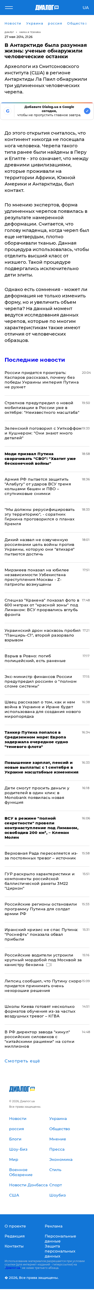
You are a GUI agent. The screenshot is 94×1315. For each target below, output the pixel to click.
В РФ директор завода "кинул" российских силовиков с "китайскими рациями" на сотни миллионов (39, 1039)
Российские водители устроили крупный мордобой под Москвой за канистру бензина (43, 960)
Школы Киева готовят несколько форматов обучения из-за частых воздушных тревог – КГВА (40, 1011)
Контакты (14, 1246)
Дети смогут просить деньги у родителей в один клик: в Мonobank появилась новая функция (37, 795)
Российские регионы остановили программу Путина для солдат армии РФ (41, 909)
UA (86, 7)
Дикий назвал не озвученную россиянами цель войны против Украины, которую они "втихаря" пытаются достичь (40, 546)
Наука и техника (30, 32)
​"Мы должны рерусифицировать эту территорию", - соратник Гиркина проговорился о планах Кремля (40, 516)
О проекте (15, 1226)
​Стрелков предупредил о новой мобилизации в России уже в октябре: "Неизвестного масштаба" (42, 408)
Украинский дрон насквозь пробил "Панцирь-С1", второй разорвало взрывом (43, 635)
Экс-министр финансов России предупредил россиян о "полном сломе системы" (41, 681)
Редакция (15, 1236)
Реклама (54, 1226)
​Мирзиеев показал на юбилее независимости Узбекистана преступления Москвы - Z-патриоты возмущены (37, 577)
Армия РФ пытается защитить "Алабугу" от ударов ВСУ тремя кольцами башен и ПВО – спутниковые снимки (38, 486)
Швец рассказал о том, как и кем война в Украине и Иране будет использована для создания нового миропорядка (43, 709)
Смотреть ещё (22, 1061)
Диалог (9, 32)
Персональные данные (60, 1238)
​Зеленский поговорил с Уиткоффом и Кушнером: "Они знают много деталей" (43, 433)
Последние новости (35, 359)
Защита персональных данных (60, 1251)
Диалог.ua (12, 1268)
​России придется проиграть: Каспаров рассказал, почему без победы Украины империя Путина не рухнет (42, 379)
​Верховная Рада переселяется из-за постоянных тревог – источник (41, 855)
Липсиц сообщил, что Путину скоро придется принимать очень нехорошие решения (43, 986)
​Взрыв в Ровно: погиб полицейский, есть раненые (35, 658)
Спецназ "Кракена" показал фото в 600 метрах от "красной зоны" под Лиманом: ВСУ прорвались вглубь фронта (42, 607)
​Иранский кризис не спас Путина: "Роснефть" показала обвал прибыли (41, 934)
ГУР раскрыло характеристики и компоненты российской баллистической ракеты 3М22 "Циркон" (40, 881)
